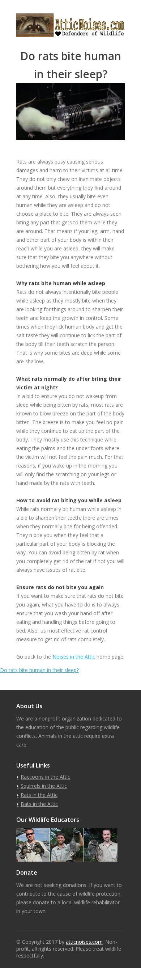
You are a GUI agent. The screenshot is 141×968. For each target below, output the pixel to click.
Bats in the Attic (39, 803)
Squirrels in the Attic (44, 785)
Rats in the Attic (39, 794)
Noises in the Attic (73, 656)
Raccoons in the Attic (45, 776)
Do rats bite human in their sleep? (39, 670)
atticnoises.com (84, 941)
